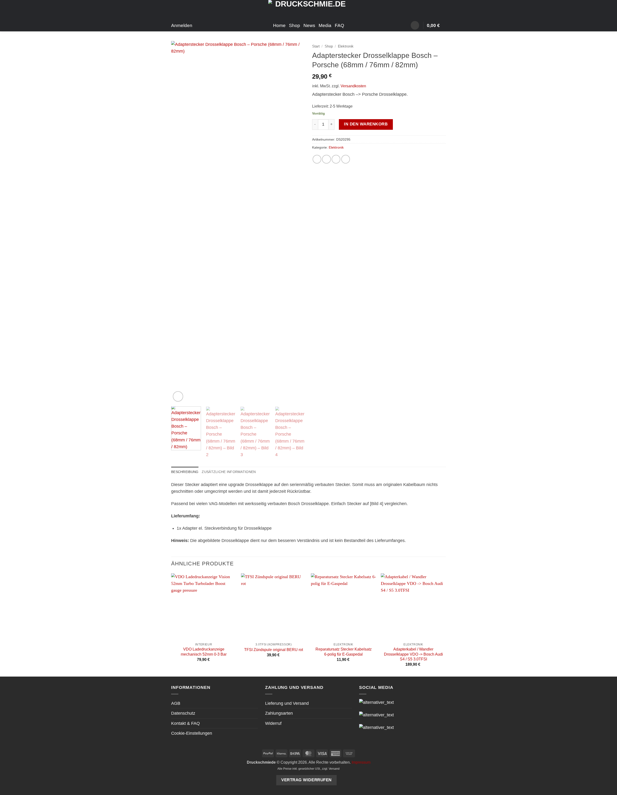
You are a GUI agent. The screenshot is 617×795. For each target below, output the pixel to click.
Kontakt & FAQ (185, 723)
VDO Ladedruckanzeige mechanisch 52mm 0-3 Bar (204, 651)
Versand (334, 768)
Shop (294, 25)
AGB (175, 703)
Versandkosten (353, 86)
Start (316, 46)
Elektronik (346, 46)
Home (279, 25)
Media (325, 25)
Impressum (361, 762)
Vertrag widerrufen (306, 780)
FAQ (339, 25)
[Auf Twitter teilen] (326, 159)
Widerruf (273, 723)
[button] (415, 25)
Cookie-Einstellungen (191, 733)
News (309, 25)
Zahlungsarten (279, 713)
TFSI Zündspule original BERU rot (273, 650)
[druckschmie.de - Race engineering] (308, 9)
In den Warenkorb (366, 124)
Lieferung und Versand (287, 703)
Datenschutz (183, 713)
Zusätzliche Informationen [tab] (229, 472)
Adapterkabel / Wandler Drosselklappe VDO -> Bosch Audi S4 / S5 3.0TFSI (413, 654)
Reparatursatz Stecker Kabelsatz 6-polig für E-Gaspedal (343, 651)
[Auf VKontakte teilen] (345, 159)
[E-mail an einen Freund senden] (336, 159)
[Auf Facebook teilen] (317, 159)
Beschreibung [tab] (184, 472)
